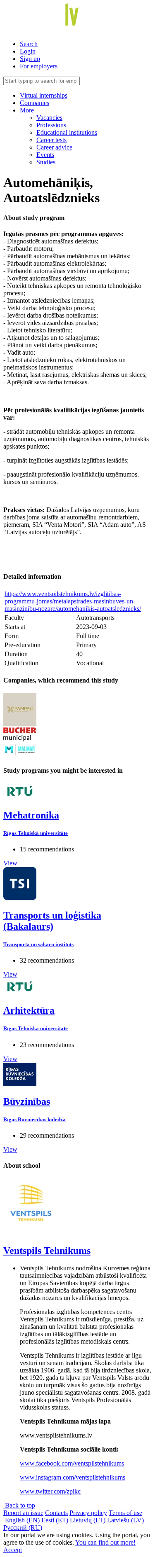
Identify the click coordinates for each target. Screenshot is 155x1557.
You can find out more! (105, 1542)
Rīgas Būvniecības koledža (34, 1119)
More (28, 110)
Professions (51, 125)
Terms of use (125, 1512)
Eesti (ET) (54, 1520)
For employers (38, 66)
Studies (45, 162)
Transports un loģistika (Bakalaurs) (52, 921)
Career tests (51, 139)
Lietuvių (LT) (87, 1520)
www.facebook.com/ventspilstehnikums (72, 1463)
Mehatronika (31, 815)
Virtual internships (43, 95)
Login (28, 51)
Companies (34, 102)
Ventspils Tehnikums (47, 1250)
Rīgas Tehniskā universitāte (35, 833)
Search (29, 43)
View (10, 863)
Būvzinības (26, 1101)
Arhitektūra (29, 1010)
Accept (12, 1549)
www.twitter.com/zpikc (50, 1491)
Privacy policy (88, 1512)
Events (45, 154)
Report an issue (23, 1512)
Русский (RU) (22, 1527)
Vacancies (49, 117)
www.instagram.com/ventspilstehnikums (72, 1477)
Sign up (30, 58)
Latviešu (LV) (125, 1520)
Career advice (54, 147)
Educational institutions (66, 132)
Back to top (19, 1505)
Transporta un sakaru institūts (38, 944)
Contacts (56, 1512)
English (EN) (22, 1520)
